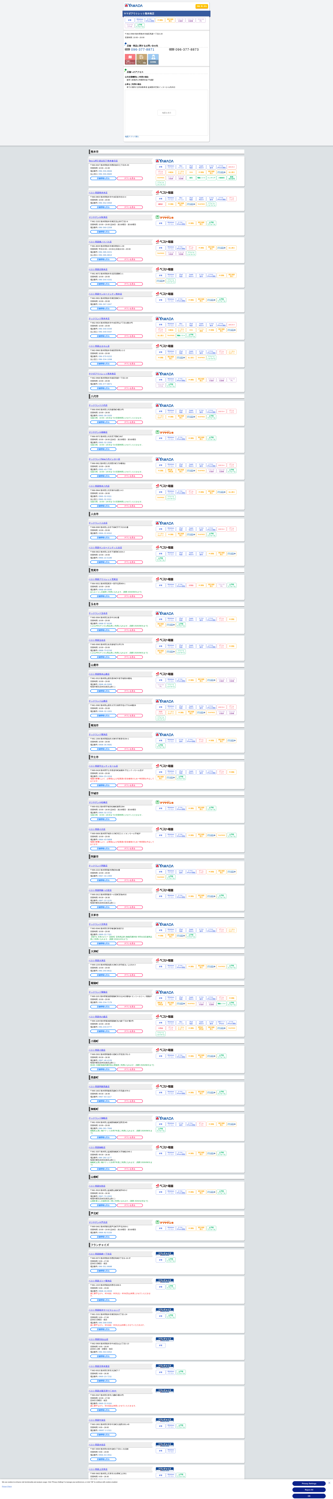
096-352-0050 (105, 203)
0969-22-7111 (105, 934)
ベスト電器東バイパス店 (100, 242)
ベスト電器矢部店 (97, 1186)
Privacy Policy (7, 1486)
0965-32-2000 (105, 442)
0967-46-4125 (105, 1060)
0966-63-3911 (105, 1455)
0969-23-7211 (105, 1376)
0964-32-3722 (105, 813)
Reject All (309, 1490)
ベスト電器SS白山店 (98, 1339)
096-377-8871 (143, 49)
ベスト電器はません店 (99, 346)
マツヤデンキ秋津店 (98, 217)
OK (309, 1496)
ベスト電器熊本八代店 (99, 486)
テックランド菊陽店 (98, 992)
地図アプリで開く (132, 137)
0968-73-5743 (105, 650)
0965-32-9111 (105, 496)
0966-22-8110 (105, 533)
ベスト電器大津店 (97, 960)
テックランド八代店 (98, 405)
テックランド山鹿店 (98, 701)
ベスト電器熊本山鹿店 (99, 674)
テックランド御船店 (98, 1118)
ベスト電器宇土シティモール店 (103, 766)
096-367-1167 (105, 304)
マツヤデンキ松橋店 (98, 802)
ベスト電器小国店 (97, 1050)
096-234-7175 (105, 1002)
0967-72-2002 (105, 1196)
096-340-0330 (105, 329)
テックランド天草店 (98, 924)
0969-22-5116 (105, 1403)
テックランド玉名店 (98, 613)
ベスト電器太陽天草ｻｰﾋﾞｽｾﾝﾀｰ (103, 1391)
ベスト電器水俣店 (97, 1444)
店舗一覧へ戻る (202, 6)
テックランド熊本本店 (99, 318)
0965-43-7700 (105, 469)
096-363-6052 (105, 1352)
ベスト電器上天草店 (98, 1469)
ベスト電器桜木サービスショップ (104, 1310)
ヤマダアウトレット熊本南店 (102, 373)
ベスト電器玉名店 (97, 640)
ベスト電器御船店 (97, 1147)
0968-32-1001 (105, 711)
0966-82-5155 (105, 1232)
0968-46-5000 (105, 684)
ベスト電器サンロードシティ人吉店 (105, 547)
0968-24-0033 (105, 1291)
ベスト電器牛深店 (97, 1420)
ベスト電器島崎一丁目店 (100, 1254)
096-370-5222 (105, 356)
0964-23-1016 (105, 776)
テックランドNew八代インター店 (104, 459)
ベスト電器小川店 (97, 829)
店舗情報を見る (103, 178)
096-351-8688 (105, 1266)
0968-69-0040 (105, 589)
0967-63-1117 (105, 1097)
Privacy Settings (309, 1483)
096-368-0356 (105, 1323)
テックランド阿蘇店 (98, 865)
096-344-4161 (105, 280)
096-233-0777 (105, 1027)
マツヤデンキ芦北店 (98, 1222)
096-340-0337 (105, 332)
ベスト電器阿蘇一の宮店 (100, 890)
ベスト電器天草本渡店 (99, 1366)
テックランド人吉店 (98, 523)
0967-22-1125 (105, 900)
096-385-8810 (105, 255)
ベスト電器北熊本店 (98, 269)
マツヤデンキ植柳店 (98, 432)
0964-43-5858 (105, 839)
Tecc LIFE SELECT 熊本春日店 (103, 161)
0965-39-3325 (105, 415)
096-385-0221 (105, 252)
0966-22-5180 (105, 558)
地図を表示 (166, 113)
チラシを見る (129, 178)
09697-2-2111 (105, 1430)
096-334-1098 (105, 359)
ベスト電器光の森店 (98, 1016)
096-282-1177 (105, 1158)
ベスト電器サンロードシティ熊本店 (105, 294)
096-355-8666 (105, 171)
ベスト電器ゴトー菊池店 (100, 1281)
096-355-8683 (105, 174)
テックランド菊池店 (98, 734)
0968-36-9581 (105, 745)
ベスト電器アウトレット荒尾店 (103, 579)
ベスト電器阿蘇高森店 (99, 1086)
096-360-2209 (105, 227)
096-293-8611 (105, 971)
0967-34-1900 (105, 876)
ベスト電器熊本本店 (98, 192)
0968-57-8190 (105, 623)
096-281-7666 (105, 1128)
